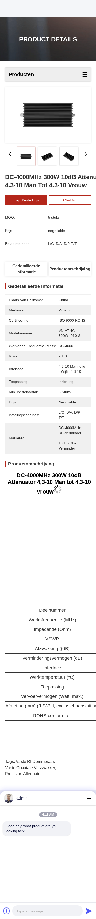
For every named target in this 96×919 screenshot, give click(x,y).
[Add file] (6, 910)
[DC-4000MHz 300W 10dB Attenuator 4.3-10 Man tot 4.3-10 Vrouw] (48, 115)
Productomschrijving (69, 269)
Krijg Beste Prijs (26, 200)
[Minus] (89, 798)
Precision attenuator (23, 774)
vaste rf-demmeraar (35, 761)
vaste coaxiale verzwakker (30, 767)
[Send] (89, 910)
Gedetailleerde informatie (26, 269)
